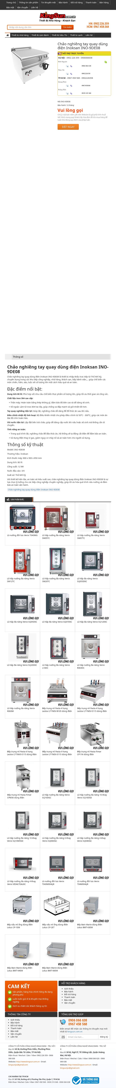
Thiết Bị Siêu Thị (59, 35)
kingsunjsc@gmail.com (18, 1064)
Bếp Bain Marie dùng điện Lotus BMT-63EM (89, 926)
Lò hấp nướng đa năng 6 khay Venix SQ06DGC (56, 839)
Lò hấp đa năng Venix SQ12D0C (92, 621)
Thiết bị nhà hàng (20, 35)
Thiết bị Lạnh (76, 35)
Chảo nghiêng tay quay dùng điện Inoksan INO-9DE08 (34, 489)
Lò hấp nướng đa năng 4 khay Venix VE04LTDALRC (21, 882)
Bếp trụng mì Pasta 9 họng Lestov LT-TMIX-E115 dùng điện (57, 753)
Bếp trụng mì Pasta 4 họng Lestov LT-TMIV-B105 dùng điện (57, 709)
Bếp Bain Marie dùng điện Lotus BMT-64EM (19, 969)
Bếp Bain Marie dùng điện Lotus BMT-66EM (54, 969)
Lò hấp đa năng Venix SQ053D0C (87, 580)
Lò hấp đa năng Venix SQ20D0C (22, 665)
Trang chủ (11, 2)
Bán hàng (104, 2)
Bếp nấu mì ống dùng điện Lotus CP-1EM (20, 926)
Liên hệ (34, 7)
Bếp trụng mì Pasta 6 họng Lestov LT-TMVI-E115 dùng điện (22, 753)
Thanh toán (91, 2)
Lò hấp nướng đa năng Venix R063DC (91, 666)
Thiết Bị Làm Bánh (40, 35)
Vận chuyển (22, 7)
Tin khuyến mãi (48, 2)
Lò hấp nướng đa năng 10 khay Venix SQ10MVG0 (22, 839)
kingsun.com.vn (74, 1031)
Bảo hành (63, 2)
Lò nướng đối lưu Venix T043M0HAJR (53, 882)
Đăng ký (104, 1036)
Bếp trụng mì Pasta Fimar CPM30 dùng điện (19, 796)
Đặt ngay (68, 126)
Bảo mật (10, 7)
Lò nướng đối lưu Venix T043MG (22, 535)
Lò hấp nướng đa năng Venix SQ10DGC (56, 796)
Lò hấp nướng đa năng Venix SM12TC (21, 580)
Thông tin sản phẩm (28, 2)
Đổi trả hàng (77, 2)
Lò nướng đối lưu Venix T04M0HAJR (88, 882)
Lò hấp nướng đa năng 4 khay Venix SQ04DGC (91, 839)
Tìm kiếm (67, 27)
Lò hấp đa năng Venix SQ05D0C (22, 621)
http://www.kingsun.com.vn (28, 1061)
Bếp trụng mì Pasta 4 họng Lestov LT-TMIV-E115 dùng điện (92, 709)
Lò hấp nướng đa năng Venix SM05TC (56, 536)
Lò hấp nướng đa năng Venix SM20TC (56, 580)
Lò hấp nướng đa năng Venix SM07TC (91, 536)
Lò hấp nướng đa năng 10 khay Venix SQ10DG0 (92, 796)
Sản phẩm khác (17, 500)
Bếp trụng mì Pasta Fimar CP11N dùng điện (89, 753)
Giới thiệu (69, 988)
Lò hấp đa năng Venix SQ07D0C (57, 621)
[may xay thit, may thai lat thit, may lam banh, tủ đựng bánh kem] (58, 16)
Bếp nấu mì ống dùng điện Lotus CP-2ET (55, 926)
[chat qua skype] (105, 62)
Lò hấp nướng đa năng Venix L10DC (56, 666)
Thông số (18, 356)
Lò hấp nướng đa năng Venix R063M (21, 709)
